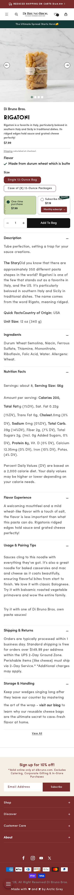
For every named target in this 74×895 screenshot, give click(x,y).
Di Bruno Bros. (57, 882)
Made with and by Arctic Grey (37, 889)
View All (37, 733)
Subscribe (56, 787)
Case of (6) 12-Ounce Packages (30, 188)
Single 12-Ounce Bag (22, 179)
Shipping (8, 151)
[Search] (16, 14)
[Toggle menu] (8, 883)
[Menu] (6, 14)
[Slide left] (7, 65)
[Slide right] (67, 65)
